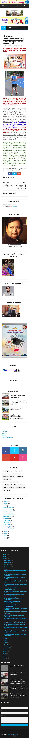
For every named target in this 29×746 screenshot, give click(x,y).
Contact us (5, 431)
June (6, 640)
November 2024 (8, 510)
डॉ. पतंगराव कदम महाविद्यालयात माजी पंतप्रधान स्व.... (13, 598)
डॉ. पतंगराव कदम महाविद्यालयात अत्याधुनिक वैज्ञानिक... (15, 574)
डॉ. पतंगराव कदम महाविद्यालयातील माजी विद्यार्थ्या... (14, 624)
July (5, 638)
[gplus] (22, 6)
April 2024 (6, 522)
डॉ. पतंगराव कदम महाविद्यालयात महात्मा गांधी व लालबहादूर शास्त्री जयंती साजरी (18, 402)
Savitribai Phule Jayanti (8, 487)
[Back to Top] (14, 736)
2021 (5, 536)
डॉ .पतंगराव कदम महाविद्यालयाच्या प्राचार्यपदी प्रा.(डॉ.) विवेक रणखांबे (18, 395)
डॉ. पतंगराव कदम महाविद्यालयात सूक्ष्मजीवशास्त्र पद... (12, 588)
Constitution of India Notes (17, 666)
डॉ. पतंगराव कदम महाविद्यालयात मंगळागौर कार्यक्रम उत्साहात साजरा (19, 687)
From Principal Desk (7, 437)
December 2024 (8, 508)
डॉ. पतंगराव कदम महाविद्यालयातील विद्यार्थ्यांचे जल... (15, 585)
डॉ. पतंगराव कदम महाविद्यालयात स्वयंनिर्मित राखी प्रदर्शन (18, 673)
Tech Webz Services (13, 734)
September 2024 (8, 514)
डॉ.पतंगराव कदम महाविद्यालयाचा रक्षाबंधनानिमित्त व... (12, 602)
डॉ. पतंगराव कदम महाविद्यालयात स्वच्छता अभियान (18, 409)
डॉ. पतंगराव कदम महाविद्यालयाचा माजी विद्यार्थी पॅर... (16, 628)
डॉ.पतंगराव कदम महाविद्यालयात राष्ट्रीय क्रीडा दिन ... (15, 571)
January (7, 649)
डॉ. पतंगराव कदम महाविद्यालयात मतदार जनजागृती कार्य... (14, 595)
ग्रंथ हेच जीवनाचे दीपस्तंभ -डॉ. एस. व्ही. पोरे (14, 622)
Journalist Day (19, 476)
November (7, 562)
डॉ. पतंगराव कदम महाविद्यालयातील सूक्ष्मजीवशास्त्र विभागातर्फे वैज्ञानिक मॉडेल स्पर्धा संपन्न (18, 695)
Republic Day (6, 484)
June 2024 (6, 520)
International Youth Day (8, 476)
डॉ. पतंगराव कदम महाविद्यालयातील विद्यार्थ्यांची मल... (15, 592)
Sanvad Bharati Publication (17, 484)
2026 (5, 501)
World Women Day (20, 487)
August (6, 569)
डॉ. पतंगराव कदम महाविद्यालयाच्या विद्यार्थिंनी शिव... (15, 619)
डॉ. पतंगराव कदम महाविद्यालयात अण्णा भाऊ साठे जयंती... (15, 635)
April (5, 643)
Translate (14, 206)
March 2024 (7, 524)
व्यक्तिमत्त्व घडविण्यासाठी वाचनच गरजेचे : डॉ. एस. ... (15, 631)
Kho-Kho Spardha (7, 479)
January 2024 (7, 529)
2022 (5, 533)
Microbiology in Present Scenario (10, 482)
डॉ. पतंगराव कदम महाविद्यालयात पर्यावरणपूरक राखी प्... (15, 609)
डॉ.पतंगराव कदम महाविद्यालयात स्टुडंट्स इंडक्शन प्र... (14, 615)
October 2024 (7, 512)
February (7, 647)
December (7, 560)
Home (3, 27)
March (6, 645)
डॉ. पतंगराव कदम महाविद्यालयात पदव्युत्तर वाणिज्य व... (14, 578)
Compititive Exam (9, 471)
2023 (5, 531)
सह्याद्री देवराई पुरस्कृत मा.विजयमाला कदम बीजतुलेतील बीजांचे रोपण (16, 416)
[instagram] (25, 6)
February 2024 (7, 527)
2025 (5, 504)
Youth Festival (6, 490)
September (7, 567)
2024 (5, 506)
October (7, 565)
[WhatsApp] (5, 173)
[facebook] (17, 6)
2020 (5, 538)
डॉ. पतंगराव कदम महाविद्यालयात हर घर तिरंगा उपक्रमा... (15, 612)
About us (4, 433)
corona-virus (18, 471)
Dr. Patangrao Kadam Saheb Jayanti (11, 474)
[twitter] (20, 6)
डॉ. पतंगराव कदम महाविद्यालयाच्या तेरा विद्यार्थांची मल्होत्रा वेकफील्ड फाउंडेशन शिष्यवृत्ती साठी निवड (18, 681)
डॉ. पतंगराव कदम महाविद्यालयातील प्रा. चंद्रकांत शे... (15, 581)
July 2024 (6, 518)
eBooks (4, 435)
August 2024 (7, 516)
